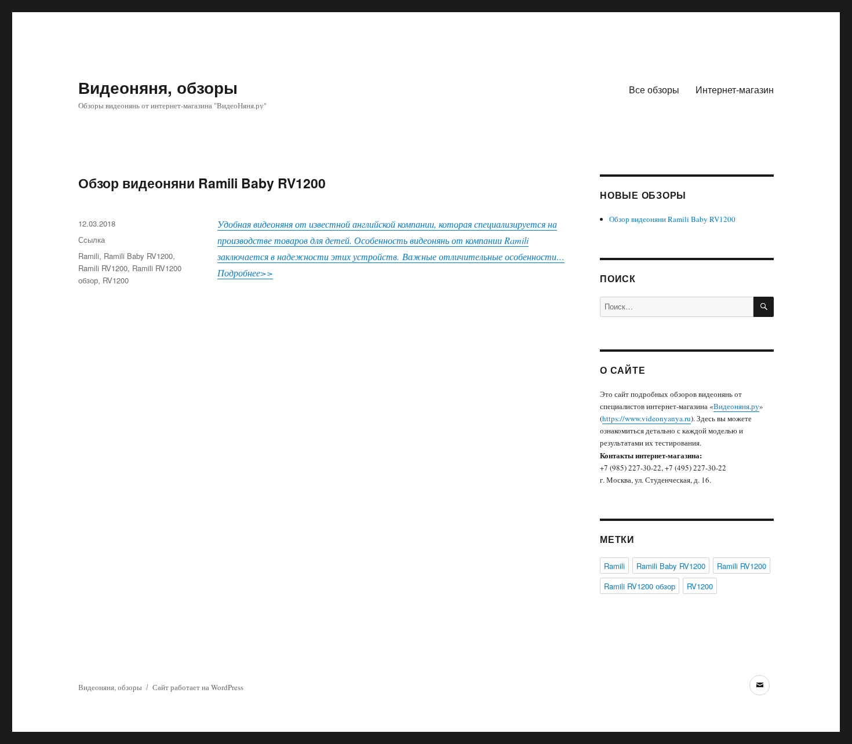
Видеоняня (731, 406)
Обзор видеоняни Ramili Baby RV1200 (202, 182)
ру (755, 406)
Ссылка (91, 239)
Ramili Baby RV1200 (138, 255)
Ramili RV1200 (103, 267)
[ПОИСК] (763, 307)
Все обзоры (654, 89)
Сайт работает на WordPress (197, 687)
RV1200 (116, 280)
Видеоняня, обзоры (158, 87)
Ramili (88, 255)
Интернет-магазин (735, 89)
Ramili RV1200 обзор (639, 586)
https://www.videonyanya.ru (646, 418)
